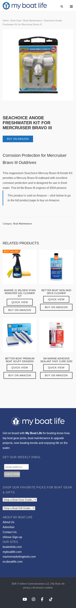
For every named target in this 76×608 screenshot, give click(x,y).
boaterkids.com (12, 546)
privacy (27, 587)
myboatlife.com (12, 551)
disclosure (38, 587)
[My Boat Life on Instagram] (33, 599)
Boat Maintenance (32, 20)
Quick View (19, 302)
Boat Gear (16, 20)
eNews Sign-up (12, 537)
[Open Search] (61, 6)
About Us (8, 522)
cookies (49, 587)
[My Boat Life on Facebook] (42, 599)
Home (6, 20)
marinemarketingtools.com (19, 556)
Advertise (8, 527)
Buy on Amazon (18, 139)
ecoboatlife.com (12, 561)
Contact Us (10, 532)
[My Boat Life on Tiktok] (51, 599)
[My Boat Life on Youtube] (24, 599)
